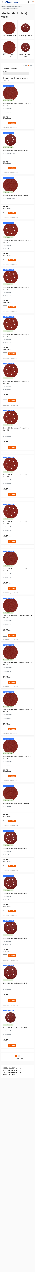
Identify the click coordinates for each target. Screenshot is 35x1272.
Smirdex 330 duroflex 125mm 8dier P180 (15, 983)
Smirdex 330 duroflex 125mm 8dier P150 (15, 1028)
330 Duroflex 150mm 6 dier (12, 1075)
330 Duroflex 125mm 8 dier (12, 1070)
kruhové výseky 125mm (22, 78)
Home (3, 6)
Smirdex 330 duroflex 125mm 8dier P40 (15, 938)
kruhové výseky (9, 78)
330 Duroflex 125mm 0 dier (12, 1068)
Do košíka (12, 123)
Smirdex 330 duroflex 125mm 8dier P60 (15, 893)
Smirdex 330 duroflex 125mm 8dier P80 (15, 848)
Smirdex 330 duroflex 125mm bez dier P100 (16, 803)
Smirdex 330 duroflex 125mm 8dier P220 (15, 150)
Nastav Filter (7, 80)
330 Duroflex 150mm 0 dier (12, 1072)
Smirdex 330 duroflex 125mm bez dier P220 (16, 195)
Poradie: (5, 71)
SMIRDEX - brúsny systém (14, 6)
